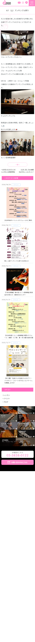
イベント (6, 398)
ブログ (5, 402)
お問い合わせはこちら (19, 462)
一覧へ (17, 164)
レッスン (6, 395)
